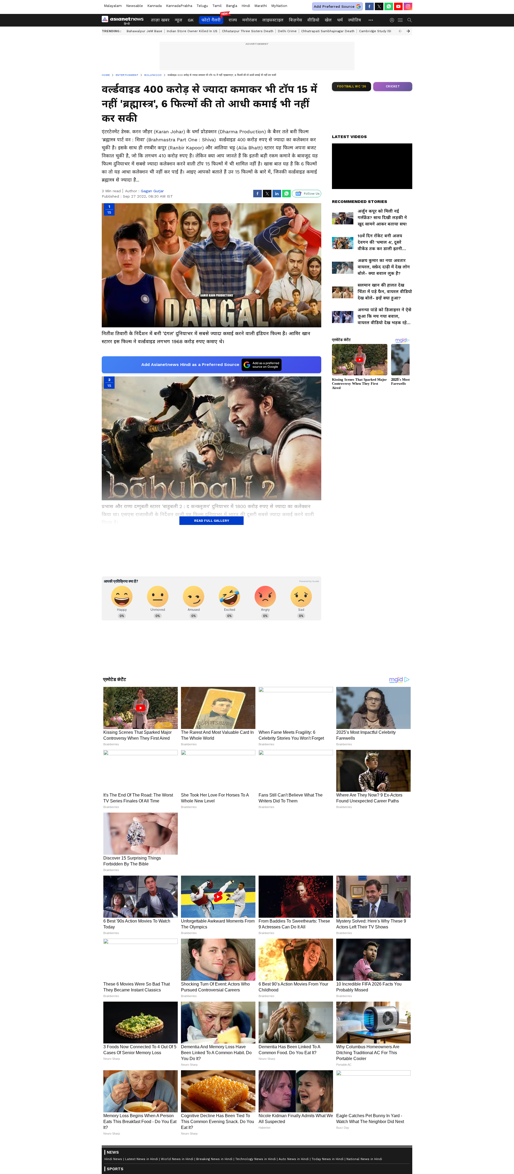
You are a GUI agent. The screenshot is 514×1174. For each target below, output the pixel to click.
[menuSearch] (409, 20)
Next (408, 31)
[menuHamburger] (400, 20)
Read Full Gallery (211, 521)
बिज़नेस (295, 20)
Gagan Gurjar (152, 191)
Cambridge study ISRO (377, 31)
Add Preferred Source (334, 6)
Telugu (202, 6)
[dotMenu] (371, 20)
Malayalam (113, 6)
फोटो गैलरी (211, 20)
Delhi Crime (287, 31)
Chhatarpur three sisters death (247, 31)
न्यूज (178, 20)
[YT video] (398, 6)
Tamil (217, 6)
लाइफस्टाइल (273, 20)
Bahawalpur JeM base (144, 31)
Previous (400, 31)
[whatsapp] (388, 6)
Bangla (231, 6)
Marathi (260, 6)
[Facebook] (369, 6)
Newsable (134, 6)
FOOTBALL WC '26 (351, 86)
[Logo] (124, 20)
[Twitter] (379, 6)
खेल (328, 20)
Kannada (154, 6)
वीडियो (313, 20)
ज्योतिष (354, 20)
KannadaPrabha (179, 6)
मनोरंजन (249, 20)
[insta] (408, 6)
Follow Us (312, 193)
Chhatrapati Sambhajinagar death (327, 31)
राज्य (233, 20)
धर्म (340, 20)
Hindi (245, 6)
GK (191, 20)
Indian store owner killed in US (192, 31)
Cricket (393, 86)
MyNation (279, 6)
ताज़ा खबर (160, 20)
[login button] (393, 20)
